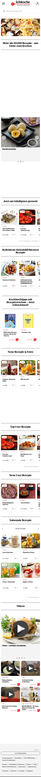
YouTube (21, 771)
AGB (34, 764)
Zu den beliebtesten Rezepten (28, 241)
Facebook (5, 771)
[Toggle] (37, 3)
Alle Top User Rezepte (31, 466)
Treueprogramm (7, 758)
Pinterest (13, 771)
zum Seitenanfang (20, 753)
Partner (28, 764)
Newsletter (18, 758)
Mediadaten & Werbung (16, 764)
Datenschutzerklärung (9, 766)
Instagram (29, 771)
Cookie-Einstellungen (8, 760)
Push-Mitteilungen (29, 758)
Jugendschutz (32, 766)
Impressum (21, 766)
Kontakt (4, 764)
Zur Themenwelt (33, 597)
